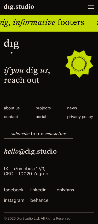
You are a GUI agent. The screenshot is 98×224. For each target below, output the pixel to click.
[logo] (11, 47)
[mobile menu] (91, 7)
